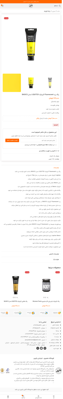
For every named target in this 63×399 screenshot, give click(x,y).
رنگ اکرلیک (47, 11)
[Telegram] (41, 348)
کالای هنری (29, 380)
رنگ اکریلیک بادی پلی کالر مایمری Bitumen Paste (46, 301)
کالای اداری (44, 380)
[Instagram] (45, 348)
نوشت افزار (51, 380)
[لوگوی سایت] (31, 6)
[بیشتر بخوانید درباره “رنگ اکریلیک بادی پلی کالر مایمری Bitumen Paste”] (47, 297)
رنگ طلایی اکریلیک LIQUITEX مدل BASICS (15, 301)
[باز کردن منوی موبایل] (52, 5)
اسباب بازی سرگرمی (20, 380)
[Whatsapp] (37, 348)
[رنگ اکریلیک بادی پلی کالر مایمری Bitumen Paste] (46, 285)
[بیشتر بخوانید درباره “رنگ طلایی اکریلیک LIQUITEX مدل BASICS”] (17, 297)
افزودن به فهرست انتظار (12, 140)
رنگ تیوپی (51, 159)
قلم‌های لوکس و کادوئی (22, 378)
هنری (53, 11)
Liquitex (58, 175)
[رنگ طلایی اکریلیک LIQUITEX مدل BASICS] (15, 285)
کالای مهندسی (37, 380)
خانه (58, 11)
